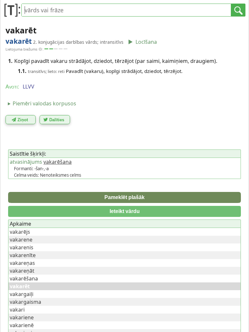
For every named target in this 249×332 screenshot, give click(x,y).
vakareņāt (22, 270)
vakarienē (22, 325)
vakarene (21, 239)
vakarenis (21, 247)
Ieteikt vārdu (125, 211)
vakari (17, 309)
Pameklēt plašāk (124, 197)
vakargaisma (25, 301)
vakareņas (22, 263)
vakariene (22, 317)
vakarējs (20, 231)
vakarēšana (57, 161)
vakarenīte (23, 255)
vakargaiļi (21, 294)
